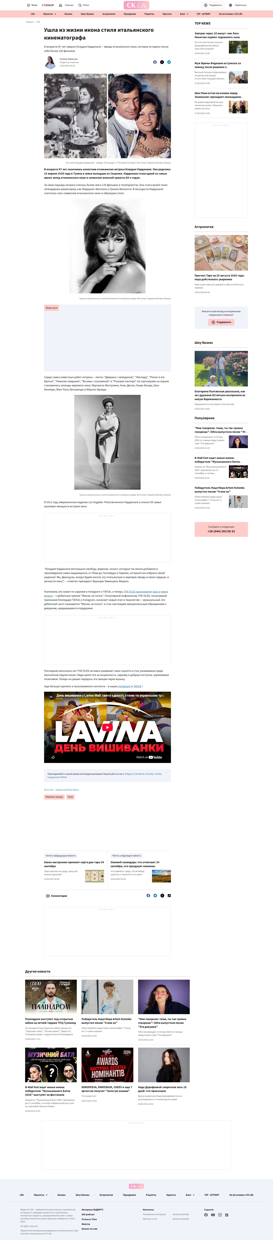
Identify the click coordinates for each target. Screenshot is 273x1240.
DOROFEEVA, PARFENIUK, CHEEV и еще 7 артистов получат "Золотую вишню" (107, 1089)
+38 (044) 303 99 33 (221, 531)
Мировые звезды (54, 797)
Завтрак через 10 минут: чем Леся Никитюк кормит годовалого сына (217, 35)
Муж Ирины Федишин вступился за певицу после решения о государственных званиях (218, 67)
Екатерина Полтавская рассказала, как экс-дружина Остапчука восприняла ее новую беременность (220, 395)
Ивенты (86, 1224)
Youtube (149, 774)
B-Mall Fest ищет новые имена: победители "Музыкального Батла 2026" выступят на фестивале (47, 1091)
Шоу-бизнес (87, 14)
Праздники (130, 14)
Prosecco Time (89, 1219)
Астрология (109, 14)
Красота (167, 14)
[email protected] (181, 1214)
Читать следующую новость (126, 855)
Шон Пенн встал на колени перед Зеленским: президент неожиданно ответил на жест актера (218, 97)
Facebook (139, 774)
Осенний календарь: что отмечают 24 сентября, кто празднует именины (135, 864)
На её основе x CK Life (230, 14)
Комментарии (59, 896)
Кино (70, 797)
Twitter (157, 774)
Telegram (129, 774)
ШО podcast (88, 1214)
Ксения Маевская (69, 59)
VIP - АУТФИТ (203, 14)
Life (33, 14)
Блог (182, 14)
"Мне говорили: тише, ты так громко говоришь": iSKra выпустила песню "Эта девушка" (162, 1023)
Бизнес (68, 14)
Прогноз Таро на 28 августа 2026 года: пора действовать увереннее (219, 277)
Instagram (52, 777)
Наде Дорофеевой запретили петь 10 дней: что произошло (162, 1089)
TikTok (63, 777)
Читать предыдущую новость (61, 855)
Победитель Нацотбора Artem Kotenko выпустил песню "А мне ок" (106, 1021)
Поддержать (215, 5)
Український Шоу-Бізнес (67, 789)
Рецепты (149, 14)
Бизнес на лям (89, 1229)
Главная (29, 22)
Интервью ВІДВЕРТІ (92, 1209)
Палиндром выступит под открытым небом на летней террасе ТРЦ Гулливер (50, 1021)
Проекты (48, 14)
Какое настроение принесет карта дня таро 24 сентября (74, 864)
